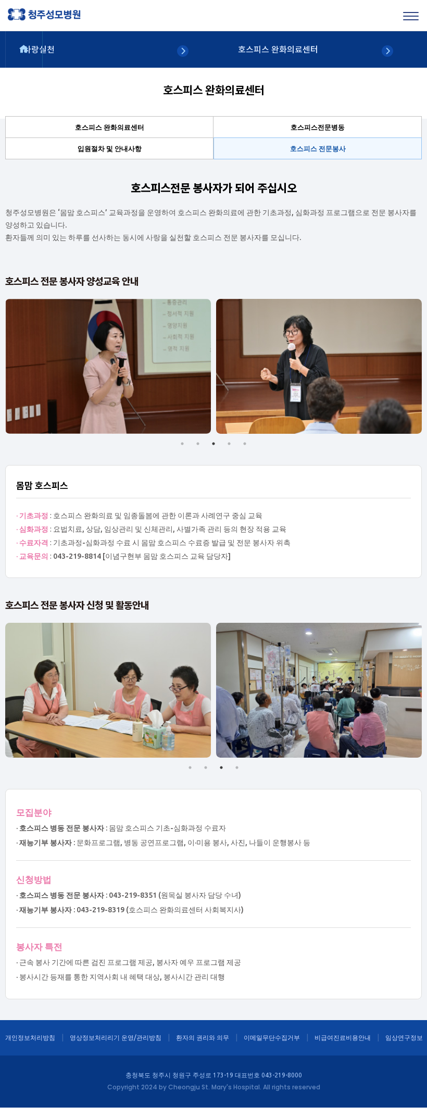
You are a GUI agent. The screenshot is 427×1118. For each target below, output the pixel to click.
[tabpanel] (108, 366)
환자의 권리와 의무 (202, 1037)
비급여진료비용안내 (343, 1037)
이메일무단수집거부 (272, 1037)
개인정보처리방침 (30, 1037)
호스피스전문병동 (318, 127)
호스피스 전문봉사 (318, 148)
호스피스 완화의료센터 (109, 127)
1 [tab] (182, 443)
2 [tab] (198, 443)
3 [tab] (213, 443)
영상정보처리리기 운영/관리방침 (115, 1037)
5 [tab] (245, 443)
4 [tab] (229, 443)
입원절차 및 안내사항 (110, 148)
